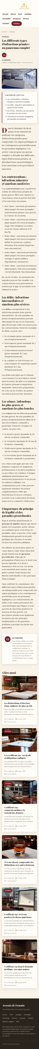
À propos (5, 23)
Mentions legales (8, 1021)
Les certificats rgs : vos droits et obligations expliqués (17, 756)
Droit (20, 14)
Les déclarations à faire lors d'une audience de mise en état (18, 704)
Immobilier (6, 19)
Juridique (27, 14)
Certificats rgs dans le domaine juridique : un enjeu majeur (18, 968)
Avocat (13, 14)
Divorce (26, 19)
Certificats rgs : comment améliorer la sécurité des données (14, 810)
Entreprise (17, 19)
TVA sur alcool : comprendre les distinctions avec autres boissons (19, 863)
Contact (17, 23)
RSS (17, 1021)
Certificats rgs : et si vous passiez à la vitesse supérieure (18, 915)
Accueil (5, 14)
